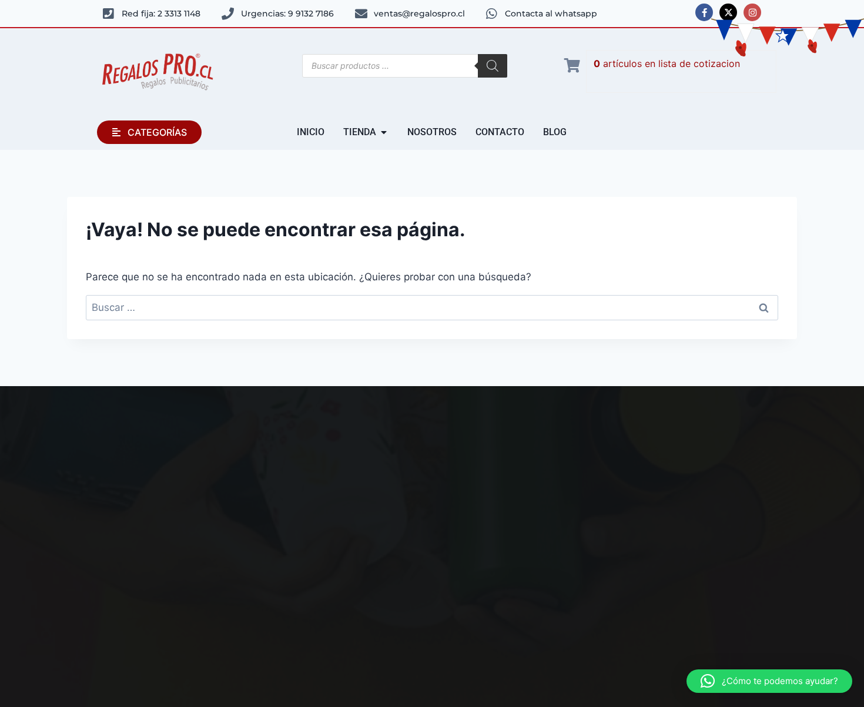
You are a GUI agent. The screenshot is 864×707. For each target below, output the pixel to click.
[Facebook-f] (704, 12)
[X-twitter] (728, 12)
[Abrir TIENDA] (384, 132)
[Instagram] (752, 12)
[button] (769, 681)
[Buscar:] (432, 307)
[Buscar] (492, 66)
